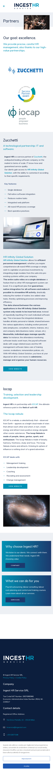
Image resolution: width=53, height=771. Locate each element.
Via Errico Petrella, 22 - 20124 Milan (21, 720)
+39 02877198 (12, 735)
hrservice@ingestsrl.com (16, 727)
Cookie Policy (21, 678)
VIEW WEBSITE (15, 369)
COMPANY (15, 565)
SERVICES (15, 600)
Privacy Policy (8, 678)
